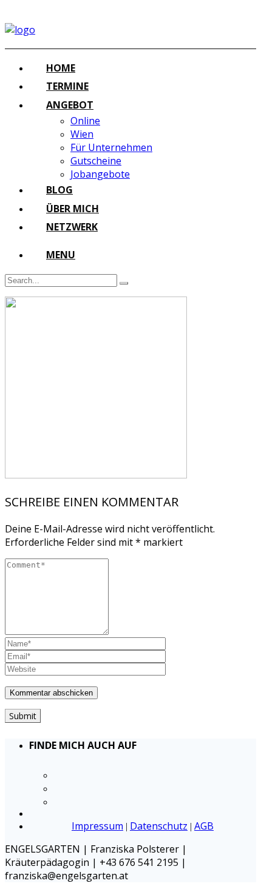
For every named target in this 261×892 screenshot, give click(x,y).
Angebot (69, 105)
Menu (60, 254)
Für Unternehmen (111, 147)
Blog (59, 189)
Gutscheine (95, 160)
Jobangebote (100, 174)
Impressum (97, 826)
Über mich (72, 208)
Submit (22, 716)
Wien (81, 134)
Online (85, 120)
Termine (67, 86)
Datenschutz (159, 826)
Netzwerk (72, 226)
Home (60, 68)
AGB (204, 826)
